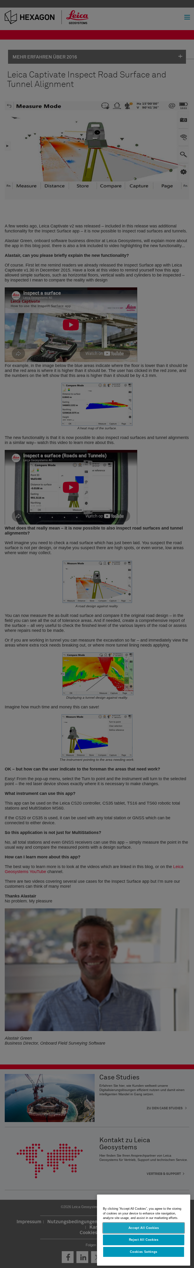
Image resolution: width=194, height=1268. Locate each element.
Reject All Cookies (144, 1239)
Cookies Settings (143, 1252)
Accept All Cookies (143, 1228)
